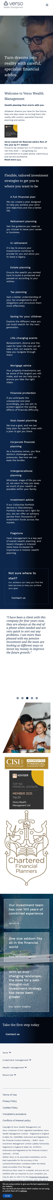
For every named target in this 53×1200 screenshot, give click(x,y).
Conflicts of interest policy (16, 1120)
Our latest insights (20, 1006)
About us (14, 923)
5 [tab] (36, 697)
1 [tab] (17, 697)
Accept (7, 1196)
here (19, 159)
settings (23, 1191)
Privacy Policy (10, 1101)
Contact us (18, 597)
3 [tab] (27, 697)
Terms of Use (10, 1094)
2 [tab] (22, 697)
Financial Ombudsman (38, 1177)
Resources (8, 1075)
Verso (5, 1052)
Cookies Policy (10, 1107)
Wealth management (13, 1067)
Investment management (15, 1060)
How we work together (22, 956)
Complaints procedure (14, 1114)
